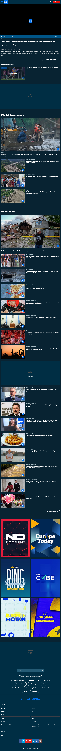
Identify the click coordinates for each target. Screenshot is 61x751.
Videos (3, 721)
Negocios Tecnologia (32, 479)
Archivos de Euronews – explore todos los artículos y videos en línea (45, 725)
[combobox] (30, 670)
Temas (3, 704)
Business (3, 711)
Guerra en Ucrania (34, 680)
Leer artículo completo (50, 59)
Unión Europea (33, 684)
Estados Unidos (20, 684)
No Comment (5, 249)
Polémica (34, 691)
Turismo (37, 687)
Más (2, 735)
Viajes (2, 718)
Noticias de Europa (31, 285)
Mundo (33, 708)
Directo (56, 2)
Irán (45, 687)
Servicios (3, 731)
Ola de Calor (17, 687)
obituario (28, 687)
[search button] (42, 670)
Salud (43, 684)
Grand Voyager (30, 449)
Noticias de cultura (31, 300)
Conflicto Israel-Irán (18, 680)
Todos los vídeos (51, 511)
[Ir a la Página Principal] (6, 2)
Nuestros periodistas (6, 724)
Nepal (2, 152)
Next (2, 714)
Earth (32, 711)
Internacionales (30, 159)
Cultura (33, 718)
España (46, 680)
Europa (3, 708)
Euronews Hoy (30, 418)
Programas (34, 721)
